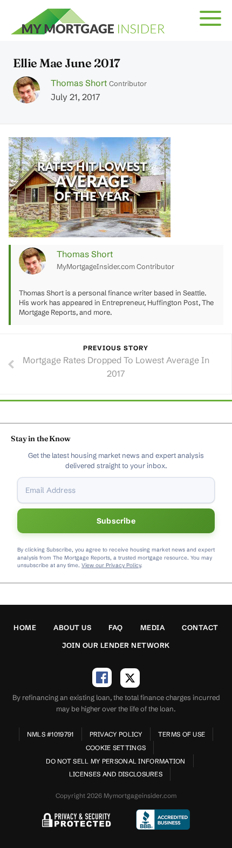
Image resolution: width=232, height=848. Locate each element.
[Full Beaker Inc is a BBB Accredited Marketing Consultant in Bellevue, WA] (163, 819)
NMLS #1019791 (50, 734)
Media (152, 627)
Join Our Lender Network (116, 645)
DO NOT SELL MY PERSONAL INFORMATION (116, 761)
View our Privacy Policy (111, 565)
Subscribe (116, 521)
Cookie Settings (116, 748)
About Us (72, 627)
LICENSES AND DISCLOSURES (115, 774)
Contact (200, 627)
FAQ (115, 627)
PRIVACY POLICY (116, 734)
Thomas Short (79, 82)
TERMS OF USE (182, 734)
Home (24, 627)
